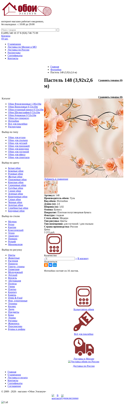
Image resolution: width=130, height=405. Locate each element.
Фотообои (13, 121)
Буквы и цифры (16, 329)
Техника (12, 303)
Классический (15, 230)
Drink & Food (15, 297)
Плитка (12, 289)
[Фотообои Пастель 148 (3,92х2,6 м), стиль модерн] (83, 176)
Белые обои (14, 168)
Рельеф (12, 241)
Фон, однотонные (17, 300)
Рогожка (12, 320)
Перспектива (15, 326)
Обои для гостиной (18, 151)
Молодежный (15, 272)
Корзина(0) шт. (5, 37)
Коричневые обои (17, 196)
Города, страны (16, 266)
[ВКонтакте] (50, 265)
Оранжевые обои (17, 179)
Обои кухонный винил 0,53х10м (25, 109)
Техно (11, 233)
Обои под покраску (18, 118)
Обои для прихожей (19, 146)
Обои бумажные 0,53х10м (22, 115)
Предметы (13, 312)
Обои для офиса (16, 154)
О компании (14, 44)
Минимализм (15, 244)
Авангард (13, 235)
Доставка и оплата (18, 377)
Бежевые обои (15, 171)
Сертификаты (15, 55)
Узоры (11, 286)
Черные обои (15, 202)
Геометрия (13, 269)
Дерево (12, 317)
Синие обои (14, 191)
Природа (13, 263)
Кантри (12, 227)
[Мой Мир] (55, 265)
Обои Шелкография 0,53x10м (24, 112)
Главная (54, 66)
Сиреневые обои (17, 185)
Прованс (12, 238)
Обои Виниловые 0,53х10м (23, 106)
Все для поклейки (17, 123)
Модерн (12, 221)
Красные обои (15, 182)
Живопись (13, 323)
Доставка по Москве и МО (22, 47)
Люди (11, 309)
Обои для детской (17, 143)
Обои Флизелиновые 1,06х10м (24, 104)
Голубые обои (15, 188)
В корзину (83, 258)
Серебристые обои (18, 208)
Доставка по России (18, 49)
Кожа (11, 315)
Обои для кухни (17, 137)
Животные (14, 258)
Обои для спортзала (18, 157)
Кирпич (12, 292)
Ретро (11, 224)
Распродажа (14, 52)
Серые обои (14, 199)
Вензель (12, 278)
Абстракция (14, 280)
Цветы (11, 255)
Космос (12, 306)
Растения (13, 260)
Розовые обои (15, 173)
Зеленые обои (15, 193)
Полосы (12, 283)
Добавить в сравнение (56, 179)
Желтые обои (15, 176)
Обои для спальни (18, 140)
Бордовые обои (16, 210)
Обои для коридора (18, 148)
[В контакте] (56, 398)
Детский (12, 275)
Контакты (13, 58)
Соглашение (14, 386)
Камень (12, 295)
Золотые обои (15, 205)
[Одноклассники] (46, 265)
